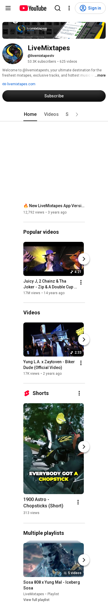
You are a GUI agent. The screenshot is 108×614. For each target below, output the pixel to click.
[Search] (57, 8)
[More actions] (81, 282)
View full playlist (36, 600)
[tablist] (54, 114)
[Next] (84, 259)
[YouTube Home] (32, 8)
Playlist (53, 594)
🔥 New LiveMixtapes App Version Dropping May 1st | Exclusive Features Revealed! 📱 (54, 205)
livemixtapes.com (20, 84)
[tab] (30, 114)
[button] (77, 114)
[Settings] (69, 8)
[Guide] (8, 8)
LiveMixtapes (33, 594)
